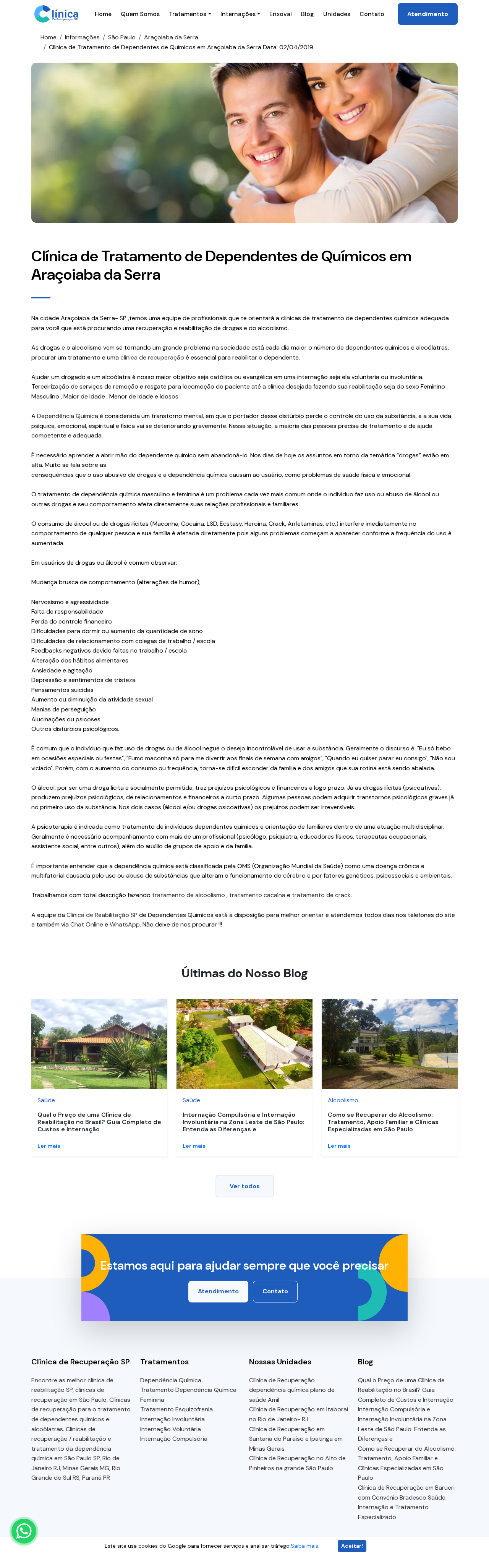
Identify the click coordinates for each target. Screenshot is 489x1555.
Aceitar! (352, 1545)
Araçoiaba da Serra (171, 37)
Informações (82, 37)
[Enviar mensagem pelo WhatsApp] (23, 1531)
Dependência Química (67, 416)
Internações (238, 14)
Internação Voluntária (170, 1429)
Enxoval (280, 14)
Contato (371, 14)
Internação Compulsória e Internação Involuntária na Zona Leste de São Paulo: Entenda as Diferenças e (243, 1122)
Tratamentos (187, 14)
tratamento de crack (321, 895)
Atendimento (427, 14)
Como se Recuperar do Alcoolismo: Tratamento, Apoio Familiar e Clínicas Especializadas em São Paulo (383, 1122)
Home (103, 14)
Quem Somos (140, 14)
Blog (307, 14)
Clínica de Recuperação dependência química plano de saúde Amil (292, 1390)
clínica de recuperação (152, 357)
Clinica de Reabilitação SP (102, 915)
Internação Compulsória (173, 1439)
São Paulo (122, 37)
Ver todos (245, 1186)
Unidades (336, 14)
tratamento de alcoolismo (188, 895)
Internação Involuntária (172, 1419)
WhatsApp (125, 924)
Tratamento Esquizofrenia (176, 1409)
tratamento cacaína (257, 895)
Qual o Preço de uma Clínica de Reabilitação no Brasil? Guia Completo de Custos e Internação (99, 1122)
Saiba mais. (305, 1545)
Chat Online (86, 924)
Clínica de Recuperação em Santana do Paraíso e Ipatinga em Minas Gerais (296, 1439)
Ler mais (48, 1145)
